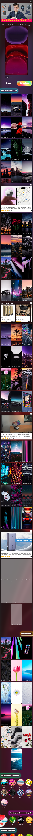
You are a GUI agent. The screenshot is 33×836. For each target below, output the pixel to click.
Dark (11, 77)
